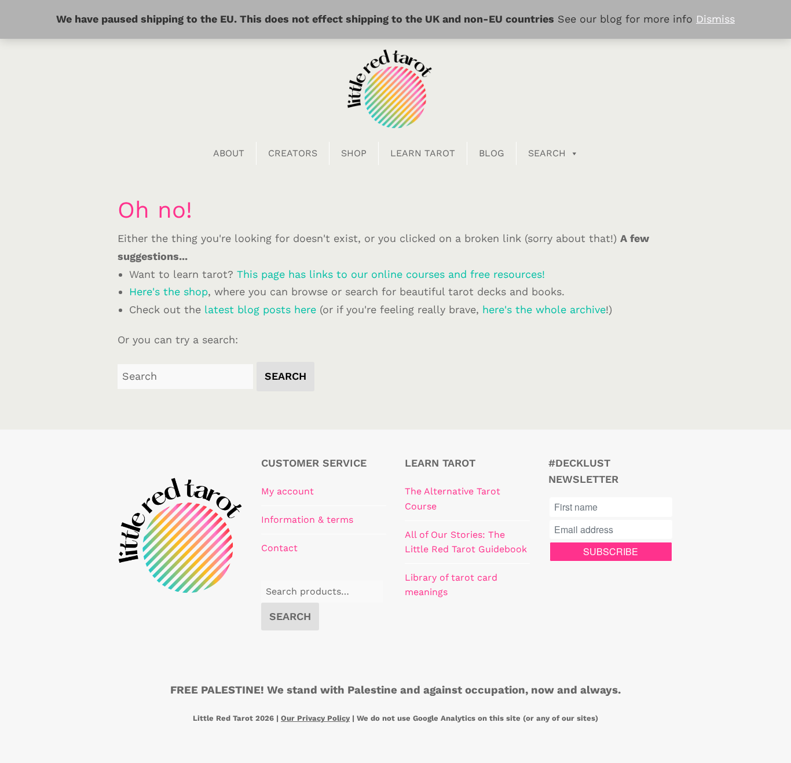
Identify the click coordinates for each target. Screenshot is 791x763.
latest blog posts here (260, 309)
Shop (354, 153)
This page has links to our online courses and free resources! (391, 274)
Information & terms (307, 519)
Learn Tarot (422, 153)
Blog (491, 153)
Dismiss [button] (715, 19)
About (228, 153)
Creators (292, 153)
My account (287, 491)
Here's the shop (168, 291)
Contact (279, 547)
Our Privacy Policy (315, 718)
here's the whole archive (544, 309)
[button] (285, 376)
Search (547, 153)
